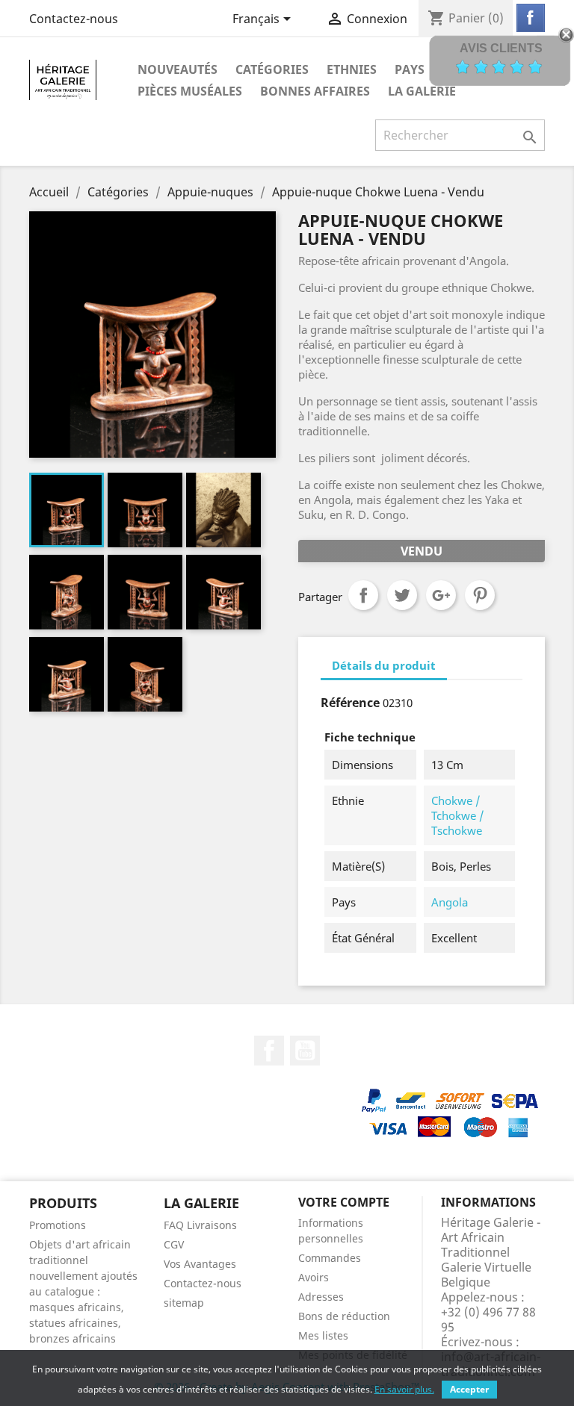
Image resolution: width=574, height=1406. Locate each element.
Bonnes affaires (315, 91)
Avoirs (313, 1277)
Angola (449, 902)
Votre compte (343, 1202)
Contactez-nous (73, 18)
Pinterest (480, 595)
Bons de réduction (344, 1316)
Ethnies (352, 69)
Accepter (469, 1389)
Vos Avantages (200, 1264)
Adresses (321, 1297)
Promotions (57, 1225)
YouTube (305, 1051)
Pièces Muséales (190, 91)
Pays (410, 69)
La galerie (422, 91)
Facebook (269, 1051)
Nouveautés (177, 69)
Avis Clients (501, 48)
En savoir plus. (404, 1389)
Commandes (329, 1258)
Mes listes (323, 1335)
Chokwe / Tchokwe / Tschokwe (457, 815)
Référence (350, 702)
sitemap (184, 1302)
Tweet (402, 595)
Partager (363, 595)
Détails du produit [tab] (384, 665)
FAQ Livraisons (200, 1225)
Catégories (272, 69)
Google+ (441, 595)
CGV (174, 1244)
